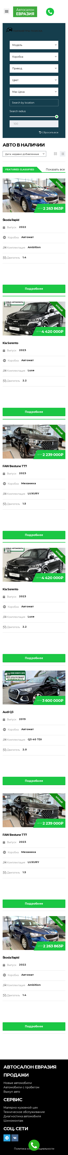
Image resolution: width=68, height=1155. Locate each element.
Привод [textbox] (17, 68)
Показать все (55, 169)
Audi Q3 (8, 712)
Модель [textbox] (17, 45)
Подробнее (34, 288)
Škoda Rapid (11, 220)
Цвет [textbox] (15, 80)
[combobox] (34, 45)
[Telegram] (6, 1137)
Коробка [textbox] (17, 56)
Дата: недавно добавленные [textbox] (22, 154)
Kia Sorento (10, 343)
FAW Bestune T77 (15, 466)
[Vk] (14, 1137)
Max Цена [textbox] (18, 91)
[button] (6, 11)
